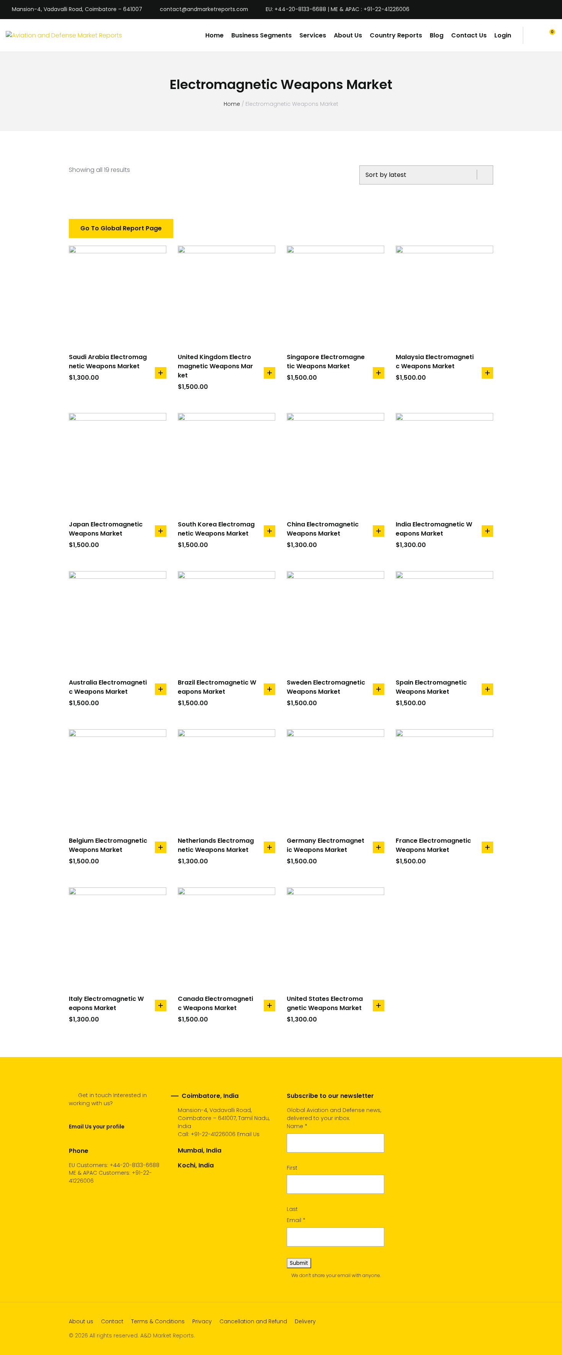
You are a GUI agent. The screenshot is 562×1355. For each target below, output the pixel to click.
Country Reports (396, 35)
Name (297, 1126)
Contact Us (469, 35)
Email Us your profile (96, 1126)
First (292, 1168)
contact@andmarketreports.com (204, 9)
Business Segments (261, 35)
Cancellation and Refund (253, 1321)
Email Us (248, 1134)
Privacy (202, 1321)
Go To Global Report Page (121, 228)
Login (502, 35)
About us (81, 1321)
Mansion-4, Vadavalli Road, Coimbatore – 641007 (77, 9)
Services (312, 35)
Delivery (305, 1321)
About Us (348, 35)
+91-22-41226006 (213, 1134)
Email (296, 1220)
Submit (299, 1263)
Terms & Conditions (158, 1321)
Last (292, 1209)
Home (214, 35)
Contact (112, 1321)
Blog (436, 35)
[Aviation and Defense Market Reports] (64, 35)
